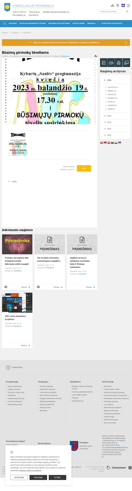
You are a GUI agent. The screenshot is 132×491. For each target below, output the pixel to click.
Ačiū (84, 168)
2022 (109, 135)
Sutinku (57, 478)
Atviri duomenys (110, 423)
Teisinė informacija (111, 420)
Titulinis (5, 33)
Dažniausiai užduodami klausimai (116, 398)
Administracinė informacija (56, 12)
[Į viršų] (130, 468)
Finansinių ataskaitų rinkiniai (82, 392)
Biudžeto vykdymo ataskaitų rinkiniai (82, 387)
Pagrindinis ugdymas (47, 389)
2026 (109, 80)
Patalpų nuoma (45, 407)
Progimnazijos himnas (16, 398)
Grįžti (14, 181)
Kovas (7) (111, 102)
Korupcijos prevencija (112, 414)
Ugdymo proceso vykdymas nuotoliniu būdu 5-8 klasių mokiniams (80, 262)
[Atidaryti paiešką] (127, 11)
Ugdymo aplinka (14, 389)
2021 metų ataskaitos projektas (15, 318)
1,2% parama (108, 405)
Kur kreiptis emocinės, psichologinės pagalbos (48, 259)
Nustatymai (19, 478)
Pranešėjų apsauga (111, 401)
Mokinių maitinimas (47, 405)
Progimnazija (19, 15)
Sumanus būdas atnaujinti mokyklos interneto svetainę (95, 469)
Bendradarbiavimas (15, 405)
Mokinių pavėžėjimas (47, 401)
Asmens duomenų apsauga (114, 392)
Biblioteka (43, 411)
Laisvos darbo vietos (111, 389)
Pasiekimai (12, 395)
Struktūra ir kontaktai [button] (111, 23)
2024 (109, 122)
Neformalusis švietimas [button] (59, 23)
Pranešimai (27, 33)
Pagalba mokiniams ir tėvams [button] (32, 23)
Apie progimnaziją (14, 386)
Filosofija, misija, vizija (16, 392)
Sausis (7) (111, 109)
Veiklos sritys (19, 12)
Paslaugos (34, 12)
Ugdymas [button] (13, 23)
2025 (109, 116)
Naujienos (15, 33)
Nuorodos (108, 386)
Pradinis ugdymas (46, 386)
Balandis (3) (112, 98)
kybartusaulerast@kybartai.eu (117, 447)
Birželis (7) (112, 91)
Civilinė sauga (109, 417)
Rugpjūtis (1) (113, 87)
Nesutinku (38, 478)
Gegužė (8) (112, 94)
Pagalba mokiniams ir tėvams (51, 398)
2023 (109, 129)
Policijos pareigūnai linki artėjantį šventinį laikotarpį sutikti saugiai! (17, 261)
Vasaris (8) (112, 105)
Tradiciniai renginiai (15, 401)
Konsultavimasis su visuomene (115, 395)
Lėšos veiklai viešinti (79, 395)
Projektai (75, 398)
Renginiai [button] (91, 23)
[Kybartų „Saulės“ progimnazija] (7, 8)
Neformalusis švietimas (48, 395)
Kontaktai (33, 15)
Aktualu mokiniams (111, 411)
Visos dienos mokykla (48, 392)
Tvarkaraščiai (16, 367)
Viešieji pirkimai (77, 401)
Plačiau (24, 287)
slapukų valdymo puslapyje (30, 470)
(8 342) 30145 (114, 445)
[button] (112, 5)
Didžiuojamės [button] (79, 23)
